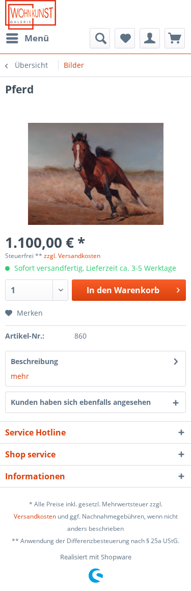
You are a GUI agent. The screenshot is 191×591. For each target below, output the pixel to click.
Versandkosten (35, 516)
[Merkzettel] (125, 38)
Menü (36, 38)
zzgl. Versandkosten (72, 255)
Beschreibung (34, 361)
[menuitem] (27, 38)
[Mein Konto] (150, 38)
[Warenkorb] (175, 38)
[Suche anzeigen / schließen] (100, 38)
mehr (20, 376)
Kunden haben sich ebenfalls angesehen (81, 402)
